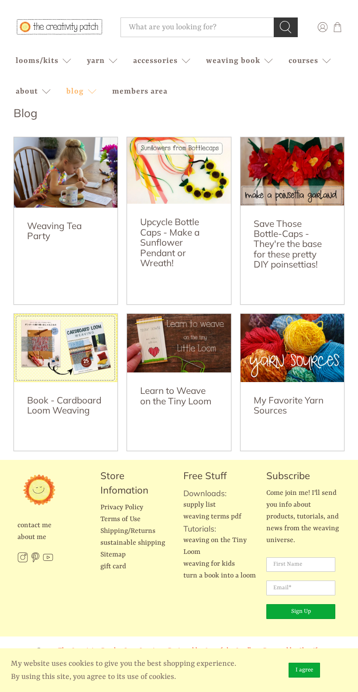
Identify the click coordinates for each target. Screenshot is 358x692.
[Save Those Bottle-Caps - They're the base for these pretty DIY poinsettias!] (292, 171)
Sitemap (113, 555)
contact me (34, 525)
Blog (75, 91)
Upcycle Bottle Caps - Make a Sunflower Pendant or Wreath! (170, 242)
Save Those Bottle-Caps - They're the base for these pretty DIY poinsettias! (288, 244)
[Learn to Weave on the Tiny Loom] (179, 343)
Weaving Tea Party (54, 230)
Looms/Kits (37, 60)
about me (31, 537)
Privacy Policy (121, 507)
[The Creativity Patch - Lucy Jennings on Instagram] (22, 561)
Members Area (140, 91)
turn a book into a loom (219, 576)
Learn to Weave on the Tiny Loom (175, 395)
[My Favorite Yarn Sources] (292, 348)
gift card (113, 566)
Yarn (96, 60)
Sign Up (301, 611)
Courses (303, 60)
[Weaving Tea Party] (66, 172)
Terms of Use (120, 519)
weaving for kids (209, 564)
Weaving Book (233, 60)
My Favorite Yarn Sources (289, 405)
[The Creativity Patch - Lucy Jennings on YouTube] (48, 561)
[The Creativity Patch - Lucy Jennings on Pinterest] (35, 561)
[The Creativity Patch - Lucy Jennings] (59, 27)
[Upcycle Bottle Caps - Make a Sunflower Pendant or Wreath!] (179, 170)
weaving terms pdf (212, 517)
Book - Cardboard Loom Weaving (64, 405)
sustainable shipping (132, 543)
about (27, 91)
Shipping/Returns (127, 531)
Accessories (155, 60)
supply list (199, 505)
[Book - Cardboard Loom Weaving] (66, 348)
